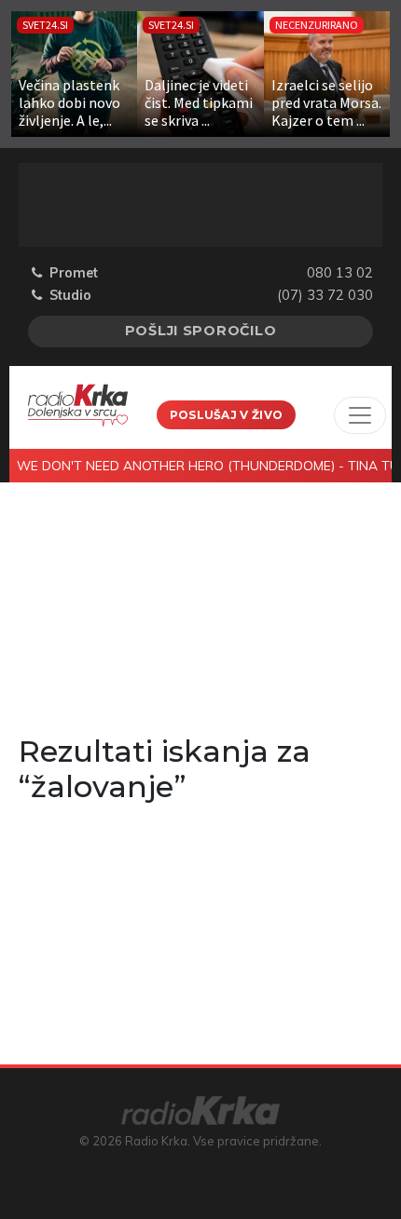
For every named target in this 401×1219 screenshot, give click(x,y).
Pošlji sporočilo (201, 330)
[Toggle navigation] (360, 415)
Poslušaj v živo (226, 415)
